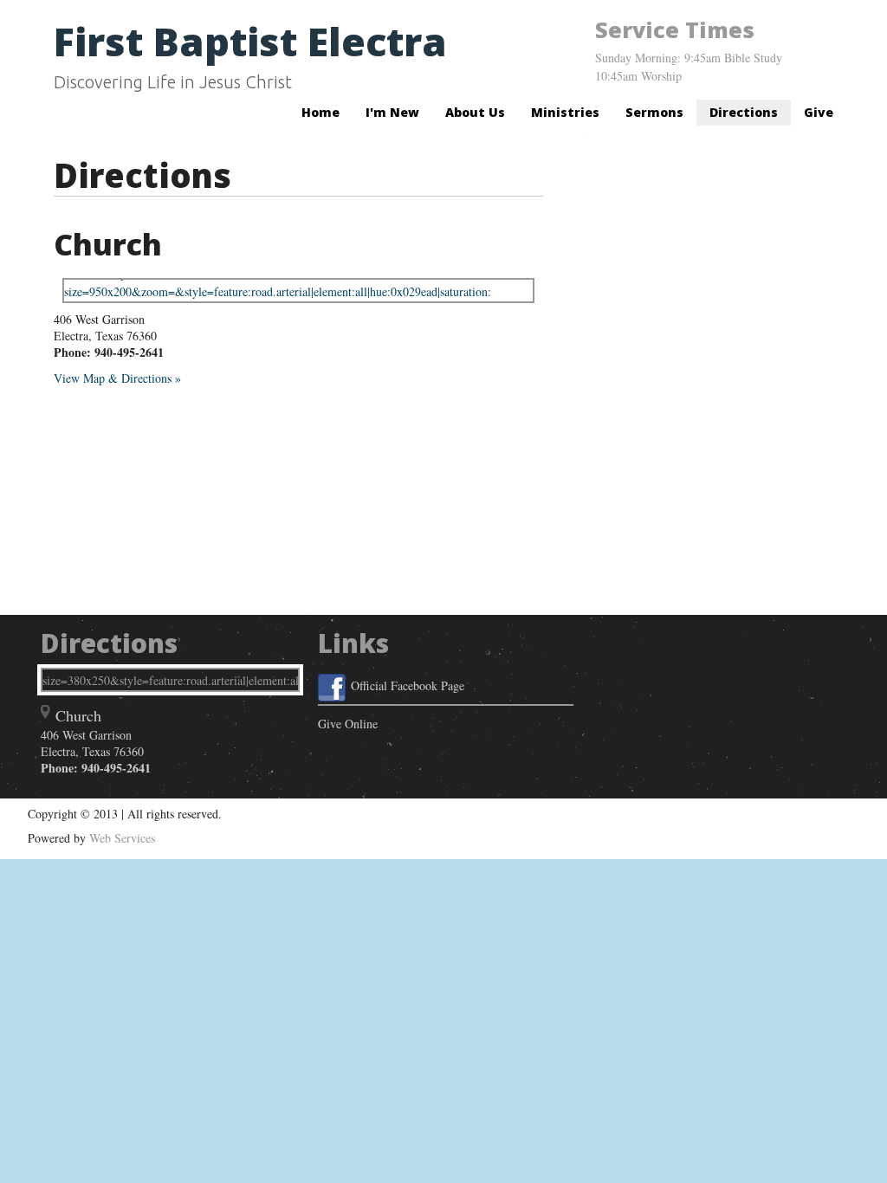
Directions (743, 112)
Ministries (565, 112)
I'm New (392, 112)
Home (320, 112)
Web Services (122, 838)
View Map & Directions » (117, 378)
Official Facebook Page (407, 685)
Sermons (654, 112)
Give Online (348, 723)
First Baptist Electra (250, 41)
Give (818, 112)
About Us (475, 112)
